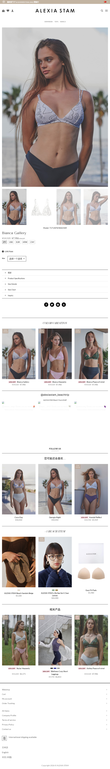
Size (3, 258)
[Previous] (7, 107)
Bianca (63, 21)
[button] (102, 10)
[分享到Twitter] (52, 304)
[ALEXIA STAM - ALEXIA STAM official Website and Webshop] (55, 11)
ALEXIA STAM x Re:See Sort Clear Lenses (55, 594)
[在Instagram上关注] (4, 2)
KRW (25, 242)
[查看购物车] (3, 11)
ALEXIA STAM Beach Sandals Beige (18, 593)
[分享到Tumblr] (64, 304)
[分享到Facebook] (46, 304)
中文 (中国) (7, 757)
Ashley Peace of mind (95, 668)
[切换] (5, 273)
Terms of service (9, 720)
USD (11, 242)
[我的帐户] (12, 11)
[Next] (102, 107)
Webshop (6, 689)
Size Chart (12, 290)
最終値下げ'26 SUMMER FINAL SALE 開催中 (23, 2)
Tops (56, 21)
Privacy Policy (8, 724)
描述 (9, 273)
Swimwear (48, 21)
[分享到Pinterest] (58, 304)
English (5, 752)
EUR (18, 242)
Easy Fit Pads (91, 590)
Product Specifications (16, 278)
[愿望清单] (8, 11)
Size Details (12, 284)
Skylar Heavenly (23, 668)
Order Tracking (8, 703)
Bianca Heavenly (59, 382)
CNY (32, 242)
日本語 (5, 747)
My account (7, 699)
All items (5, 711)
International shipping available (23, 737)
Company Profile (9, 715)
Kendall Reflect (95, 517)
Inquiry (10, 295)
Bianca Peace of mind (95, 382)
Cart (4, 694)
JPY (4, 242)
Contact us (6, 729)
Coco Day (19, 517)
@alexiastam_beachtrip (55, 394)
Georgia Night (55, 517)
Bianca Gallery (23, 382)
